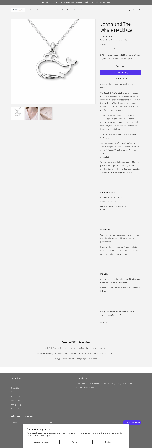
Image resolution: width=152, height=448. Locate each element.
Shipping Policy (16, 396)
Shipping (114, 40)
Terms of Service (17, 409)
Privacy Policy (16, 405)
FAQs (12, 392)
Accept (74, 442)
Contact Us (15, 388)
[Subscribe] (50, 422)
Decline (108, 442)
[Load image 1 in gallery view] (17, 113)
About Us (14, 384)
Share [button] (105, 322)
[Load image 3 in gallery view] (46, 113)
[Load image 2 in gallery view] (31, 113)
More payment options (121, 78)
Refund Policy (16, 400)
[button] (128, 9)
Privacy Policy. (48, 435)
